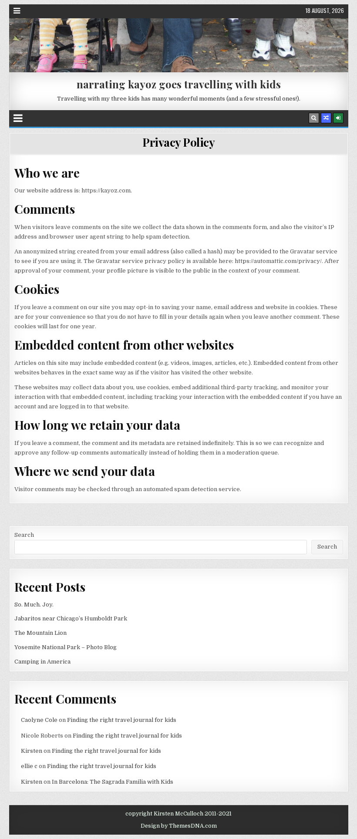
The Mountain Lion (40, 633)
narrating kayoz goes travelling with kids (179, 84)
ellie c (29, 766)
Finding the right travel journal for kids (121, 720)
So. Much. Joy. (34, 604)
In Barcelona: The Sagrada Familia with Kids (112, 781)
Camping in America (42, 661)
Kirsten (31, 751)
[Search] (314, 118)
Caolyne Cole (39, 720)
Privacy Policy (178, 142)
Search (24, 535)
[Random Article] (326, 118)
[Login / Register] (338, 118)
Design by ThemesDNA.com (179, 826)
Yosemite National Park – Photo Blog (65, 647)
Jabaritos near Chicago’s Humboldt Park (70, 618)
